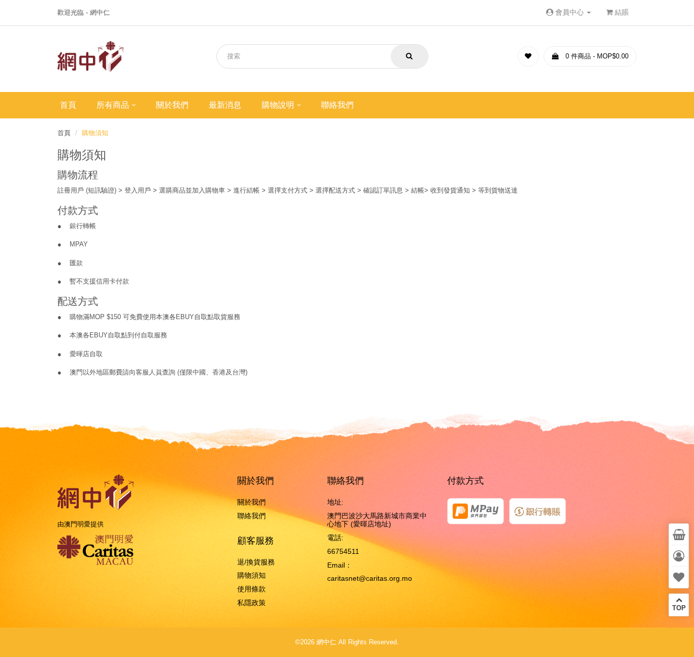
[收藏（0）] (528, 56)
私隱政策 (251, 603)
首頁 (68, 105)
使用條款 (251, 589)
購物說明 (278, 105)
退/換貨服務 (256, 562)
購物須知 (95, 133)
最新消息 (225, 105)
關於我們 (172, 105)
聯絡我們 (337, 105)
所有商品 (113, 105)
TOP (679, 608)
